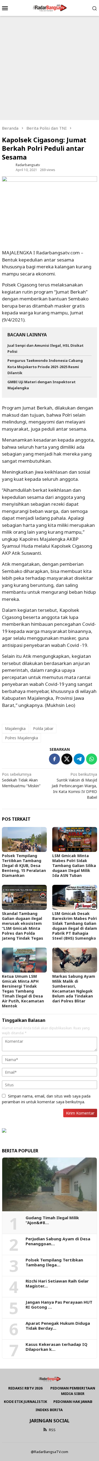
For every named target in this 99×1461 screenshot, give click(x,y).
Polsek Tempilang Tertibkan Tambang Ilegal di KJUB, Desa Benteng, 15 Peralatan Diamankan (24, 865)
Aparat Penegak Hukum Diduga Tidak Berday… (58, 1326)
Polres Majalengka (21, 737)
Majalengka (15, 728)
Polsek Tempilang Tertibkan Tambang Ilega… (54, 1262)
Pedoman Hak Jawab (72, 1401)
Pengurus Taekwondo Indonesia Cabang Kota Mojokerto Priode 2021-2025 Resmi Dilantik (45, 366)
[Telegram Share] (79, 759)
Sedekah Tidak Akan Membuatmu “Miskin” (21, 780)
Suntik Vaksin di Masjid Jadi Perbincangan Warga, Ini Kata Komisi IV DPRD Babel (74, 786)
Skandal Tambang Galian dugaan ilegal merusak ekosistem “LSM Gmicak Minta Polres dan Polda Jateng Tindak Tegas (22, 926)
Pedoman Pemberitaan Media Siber (72, 1391)
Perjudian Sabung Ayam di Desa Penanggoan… (58, 1241)
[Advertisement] (49, 68)
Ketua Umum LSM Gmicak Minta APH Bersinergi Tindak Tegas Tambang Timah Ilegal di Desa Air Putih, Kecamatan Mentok (23, 991)
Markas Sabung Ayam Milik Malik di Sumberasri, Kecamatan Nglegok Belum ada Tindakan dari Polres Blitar (73, 989)
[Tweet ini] (66, 759)
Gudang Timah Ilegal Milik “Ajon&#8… (52, 1220)
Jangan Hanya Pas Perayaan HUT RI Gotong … (59, 1304)
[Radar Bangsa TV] (49, 7)
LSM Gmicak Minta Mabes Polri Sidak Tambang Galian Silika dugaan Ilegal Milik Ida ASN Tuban (74, 865)
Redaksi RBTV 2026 (25, 1388)
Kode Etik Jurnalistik (25, 1401)
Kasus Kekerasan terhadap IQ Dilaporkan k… (56, 1347)
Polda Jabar (43, 728)
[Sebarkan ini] (54, 759)
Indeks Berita (49, 1409)
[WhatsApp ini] (91, 759)
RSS (52, 1429)
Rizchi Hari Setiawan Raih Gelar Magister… (57, 1283)
